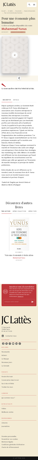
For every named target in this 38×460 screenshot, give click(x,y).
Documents (18, 11)
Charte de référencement (10, 447)
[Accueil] (10, 4)
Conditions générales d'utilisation (13, 444)
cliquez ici (20, 296)
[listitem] (3, 343)
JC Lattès (10, 11)
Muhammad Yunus (14, 29)
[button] (18, 32)
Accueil (3, 11)
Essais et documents (29, 11)
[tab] (7, 100)
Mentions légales (7, 442)
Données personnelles (9, 436)
